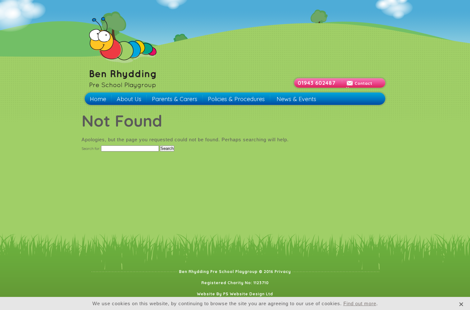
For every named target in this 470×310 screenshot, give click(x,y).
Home (98, 99)
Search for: (91, 148)
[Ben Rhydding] (123, 90)
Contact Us (359, 86)
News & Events (296, 99)
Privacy (283, 271)
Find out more (359, 303)
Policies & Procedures (236, 99)
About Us (129, 99)
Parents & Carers (174, 99)
